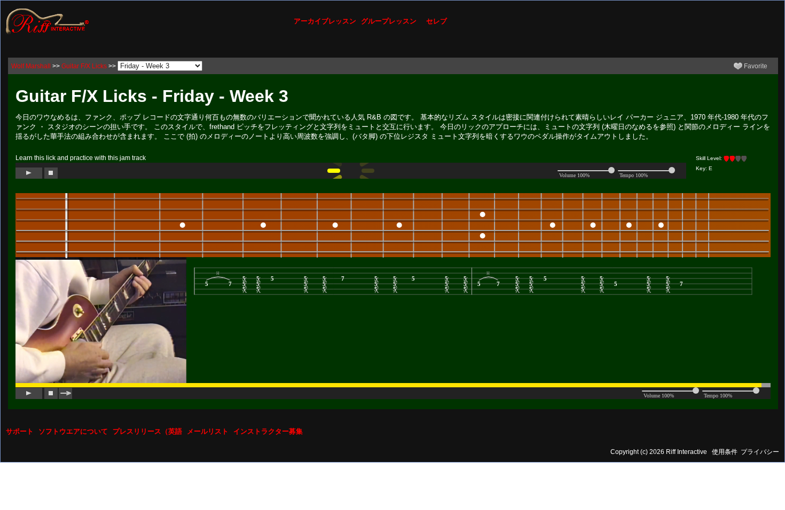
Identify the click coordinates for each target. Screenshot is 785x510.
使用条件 (724, 452)
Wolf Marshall (31, 66)
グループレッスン (389, 21)
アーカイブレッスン (325, 21)
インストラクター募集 (268, 431)
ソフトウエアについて (73, 431)
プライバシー (760, 452)
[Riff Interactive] (47, 21)
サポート (20, 431)
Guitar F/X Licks (84, 66)
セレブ (436, 21)
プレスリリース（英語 (147, 431)
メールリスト (208, 431)
